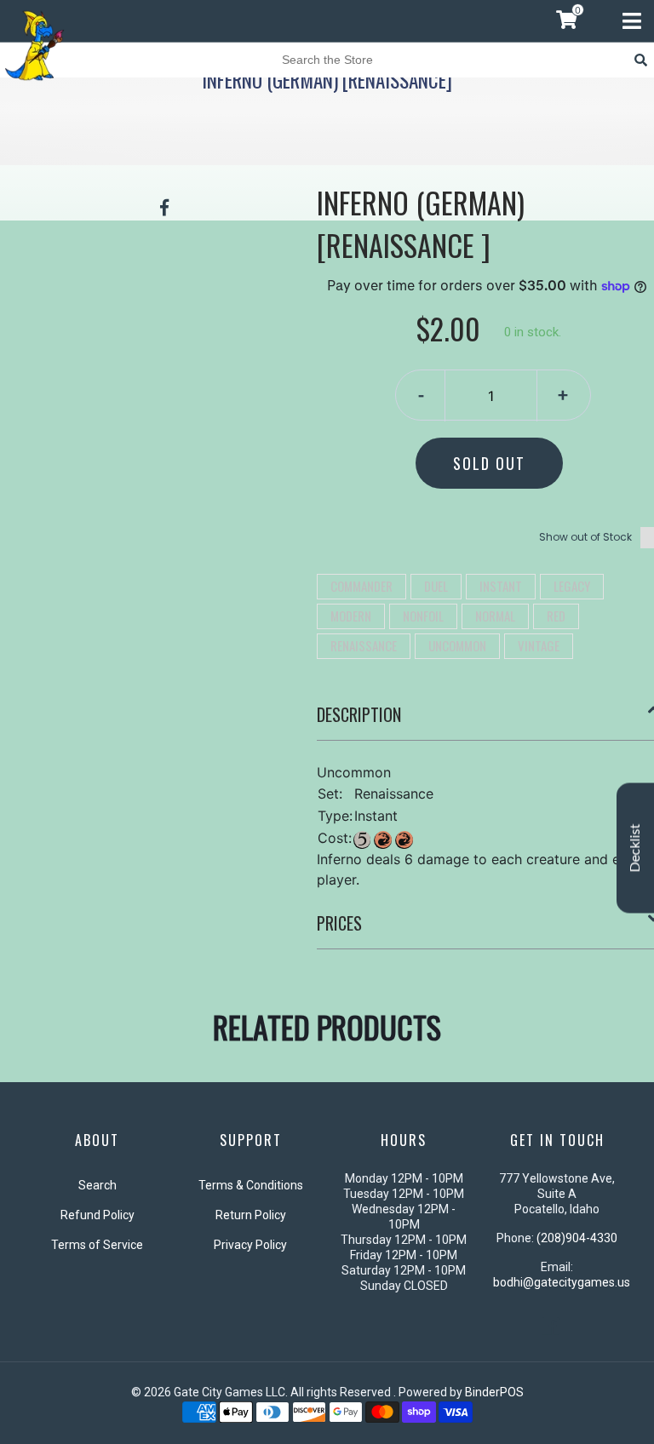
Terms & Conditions (250, 1185)
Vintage (538, 645)
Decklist (635, 848)
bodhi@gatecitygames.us (561, 1282)
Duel (436, 585)
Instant (500, 585)
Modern (350, 615)
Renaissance (363, 645)
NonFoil (423, 615)
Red (556, 615)
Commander (361, 585)
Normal (495, 615)
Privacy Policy (250, 1245)
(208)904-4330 (576, 1238)
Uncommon (457, 645)
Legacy (572, 585)
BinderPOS (494, 1392)
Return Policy (250, 1215)
